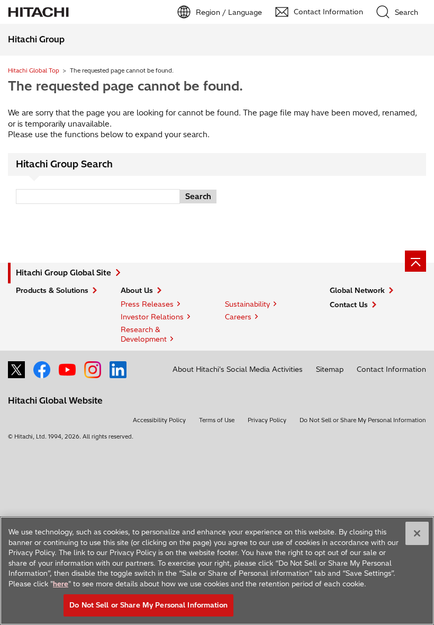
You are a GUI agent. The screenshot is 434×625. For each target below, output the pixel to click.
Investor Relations (152, 316)
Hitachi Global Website (55, 400)
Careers (238, 316)
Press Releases (147, 304)
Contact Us (349, 304)
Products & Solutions (52, 290)
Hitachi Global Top (33, 70)
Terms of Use (216, 420)
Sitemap (329, 369)
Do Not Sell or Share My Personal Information (363, 420)
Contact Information (391, 369)
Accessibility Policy (159, 420)
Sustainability (247, 304)
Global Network (357, 290)
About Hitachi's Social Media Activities (238, 369)
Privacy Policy (267, 420)
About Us (137, 290)
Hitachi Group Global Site (63, 273)
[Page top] (415, 261)
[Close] (417, 533)
